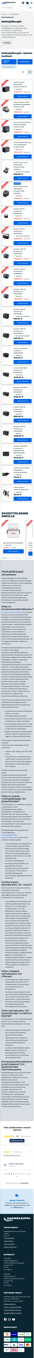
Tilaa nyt (16, 723)
